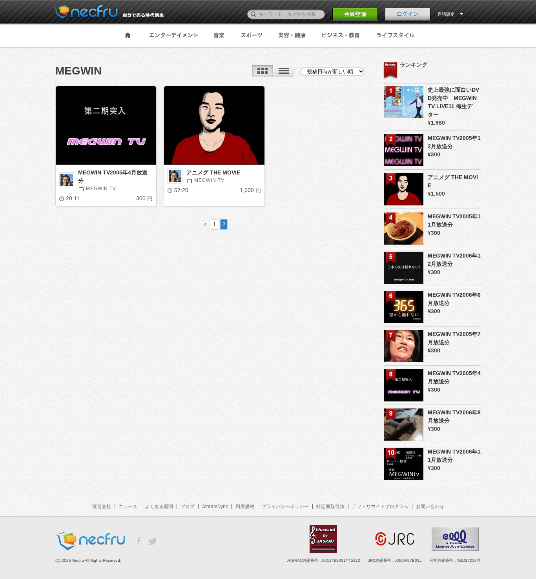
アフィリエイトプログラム (380, 506)
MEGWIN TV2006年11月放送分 (454, 455)
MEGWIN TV (101, 188)
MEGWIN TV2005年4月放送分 (113, 176)
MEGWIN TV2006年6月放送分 (454, 299)
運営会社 (101, 506)
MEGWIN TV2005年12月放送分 (454, 142)
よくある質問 (159, 506)
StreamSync (215, 506)
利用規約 (244, 506)
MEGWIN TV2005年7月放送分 (454, 338)
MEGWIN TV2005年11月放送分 (454, 220)
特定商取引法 (330, 506)
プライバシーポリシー (285, 506)
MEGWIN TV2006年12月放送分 (454, 259)
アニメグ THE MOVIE (213, 172)
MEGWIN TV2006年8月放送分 (454, 416)
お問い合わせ (430, 506)
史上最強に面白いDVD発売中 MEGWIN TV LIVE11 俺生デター (453, 102)
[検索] (253, 14)
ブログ (187, 506)
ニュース (128, 506)
